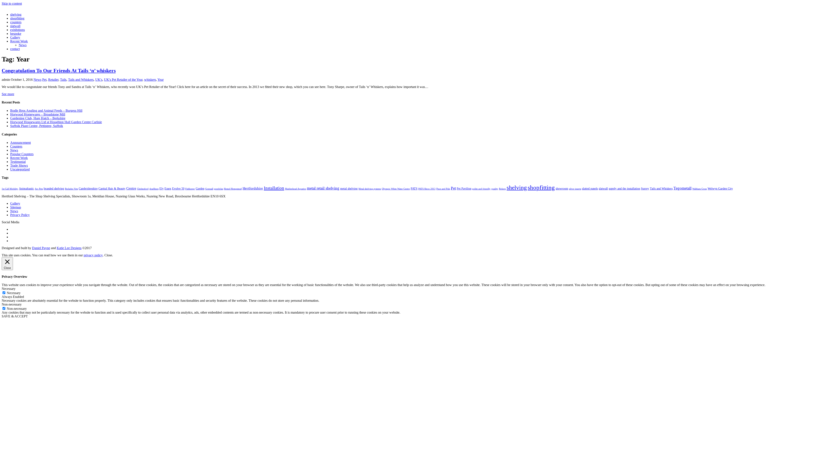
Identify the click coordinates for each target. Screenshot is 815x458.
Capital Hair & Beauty (111, 188)
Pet (44, 79)
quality (494, 189)
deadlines (154, 189)
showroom (562, 188)
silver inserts (575, 189)
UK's (98, 79)
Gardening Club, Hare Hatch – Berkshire (37, 118)
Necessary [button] (8, 288)
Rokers (502, 189)
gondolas (218, 189)
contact (15, 49)
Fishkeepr (190, 189)
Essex (167, 188)
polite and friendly (481, 189)
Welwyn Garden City (720, 188)
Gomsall (209, 189)
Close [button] (108, 255)
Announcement (20, 142)
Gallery (15, 37)
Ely (161, 188)
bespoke (15, 33)
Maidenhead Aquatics (295, 189)
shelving (15, 14)
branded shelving (54, 188)
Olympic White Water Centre (396, 189)
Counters (16, 146)
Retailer (53, 79)
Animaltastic (26, 188)
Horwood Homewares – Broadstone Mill (37, 114)
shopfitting (17, 18)
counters (15, 22)
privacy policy (93, 255)
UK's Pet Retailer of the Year (123, 79)
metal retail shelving (323, 188)
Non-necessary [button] (12, 304)
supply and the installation (624, 188)
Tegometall (682, 188)
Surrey (645, 188)
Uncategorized (20, 169)
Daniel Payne (41, 248)
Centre (131, 188)
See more (8, 94)
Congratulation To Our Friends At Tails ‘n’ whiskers (59, 70)
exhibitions (17, 30)
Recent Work (19, 41)
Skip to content (12, 3)
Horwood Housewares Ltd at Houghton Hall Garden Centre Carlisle (56, 122)
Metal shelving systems (369, 189)
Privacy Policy (20, 215)
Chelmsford (143, 189)
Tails (63, 79)
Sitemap (15, 207)
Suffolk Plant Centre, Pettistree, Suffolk (36, 126)
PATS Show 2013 (427, 189)
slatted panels (590, 188)
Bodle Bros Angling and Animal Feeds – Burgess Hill (46, 110)
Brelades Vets (71, 189)
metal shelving (349, 188)
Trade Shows (19, 165)
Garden (200, 188)
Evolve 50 (178, 188)
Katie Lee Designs (69, 248)
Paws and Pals (443, 189)
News (23, 45)
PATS (414, 188)
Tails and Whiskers (81, 79)
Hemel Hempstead (233, 189)
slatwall (15, 26)
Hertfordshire (253, 188)
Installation (274, 188)
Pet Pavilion (464, 188)
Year (160, 79)
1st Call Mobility (10, 189)
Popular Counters (22, 154)
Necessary (14, 293)
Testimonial (18, 161)
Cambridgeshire (88, 188)
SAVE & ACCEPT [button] (15, 316)
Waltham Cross (699, 189)
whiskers (150, 79)
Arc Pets (39, 189)
